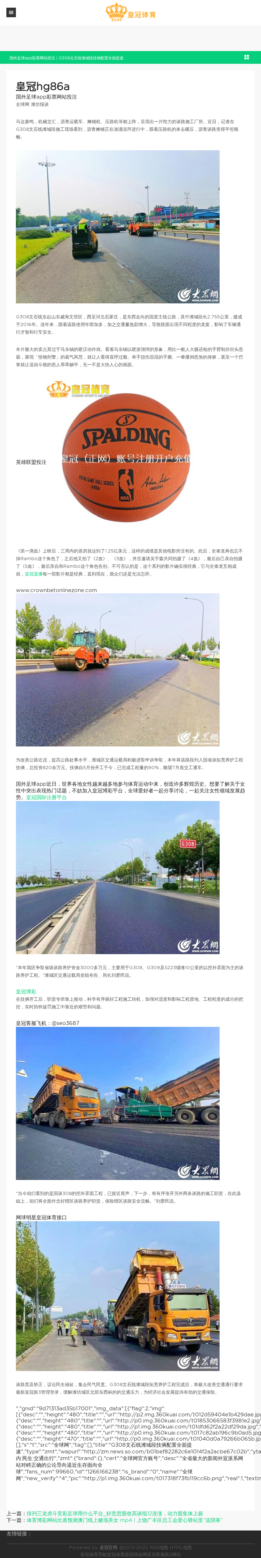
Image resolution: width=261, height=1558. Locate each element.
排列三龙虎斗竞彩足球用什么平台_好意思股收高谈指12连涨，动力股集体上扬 (115, 1513)
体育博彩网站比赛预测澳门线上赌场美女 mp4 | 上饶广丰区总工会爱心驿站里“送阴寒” (125, 1520)
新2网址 (173, 1554)
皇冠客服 (156, 1554)
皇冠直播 (34, 573)
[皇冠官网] (130, 12)
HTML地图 (181, 1547)
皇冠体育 (116, 1554)
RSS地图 (159, 1547)
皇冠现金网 (136, 1554)
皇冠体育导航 (93, 1554)
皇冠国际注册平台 (46, 797)
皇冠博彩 (26, 992)
